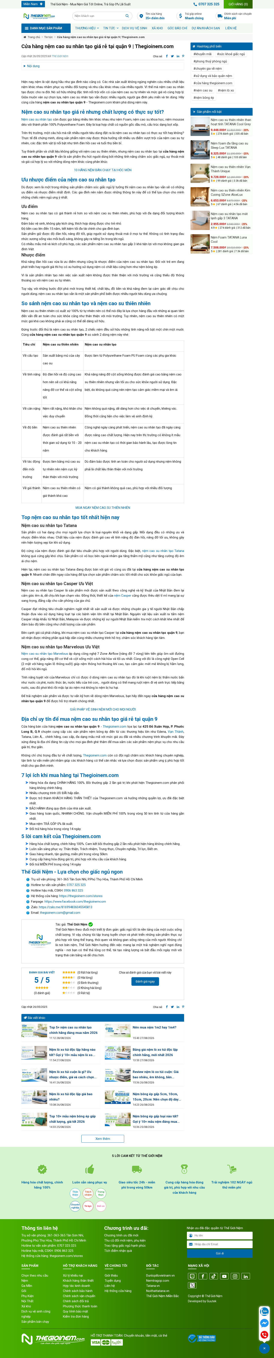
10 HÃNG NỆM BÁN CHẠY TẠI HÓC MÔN (102, 170)
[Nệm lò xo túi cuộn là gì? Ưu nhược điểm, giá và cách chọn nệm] (34, 1075)
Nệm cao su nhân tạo (36, 119)
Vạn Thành (175, 732)
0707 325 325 (208, 4)
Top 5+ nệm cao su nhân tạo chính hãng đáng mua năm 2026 (73, 1030)
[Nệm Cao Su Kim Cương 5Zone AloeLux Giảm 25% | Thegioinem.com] (200, 196)
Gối (23, 1291)
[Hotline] (264, 1335)
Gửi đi (220, 1253)
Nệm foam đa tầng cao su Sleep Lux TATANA (229, 145)
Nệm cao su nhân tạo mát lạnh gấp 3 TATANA (229, 216)
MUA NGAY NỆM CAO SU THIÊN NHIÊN (103, 508)
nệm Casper (122, 595)
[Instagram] (235, 1276)
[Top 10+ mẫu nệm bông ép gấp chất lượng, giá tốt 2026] (34, 1119)
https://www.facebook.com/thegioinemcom (75, 901)
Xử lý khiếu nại (73, 1275)
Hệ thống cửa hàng (118, 1291)
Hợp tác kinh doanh (76, 1286)
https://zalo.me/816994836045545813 (65, 907)
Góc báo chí (177, 28)
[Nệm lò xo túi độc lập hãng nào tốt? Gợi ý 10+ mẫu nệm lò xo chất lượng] (34, 1052)
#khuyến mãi (202, 54)
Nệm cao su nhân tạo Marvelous (44, 654)
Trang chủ (34, 37)
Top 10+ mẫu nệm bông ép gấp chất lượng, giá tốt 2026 (72, 1119)
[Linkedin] (245, 1276)
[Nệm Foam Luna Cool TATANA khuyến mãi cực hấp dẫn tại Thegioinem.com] (200, 243)
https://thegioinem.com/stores (81, 896)
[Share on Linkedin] (178, 56)
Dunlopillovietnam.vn (160, 1275)
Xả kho (26, 1306)
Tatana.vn (153, 1286)
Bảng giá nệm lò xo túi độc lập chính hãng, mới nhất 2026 (155, 1052)
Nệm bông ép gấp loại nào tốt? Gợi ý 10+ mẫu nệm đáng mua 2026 (155, 1119)
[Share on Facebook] (166, 56)
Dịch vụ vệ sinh (134, 28)
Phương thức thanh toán (80, 1306)
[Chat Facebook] (264, 1323)
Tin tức (109, 28)
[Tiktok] (213, 1276)
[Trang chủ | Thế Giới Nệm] (44, 16)
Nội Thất (27, 1301)
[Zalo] (192, 1276)
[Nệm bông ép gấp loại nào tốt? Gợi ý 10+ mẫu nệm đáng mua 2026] (118, 1119)
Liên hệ (231, 28)
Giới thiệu (111, 1275)
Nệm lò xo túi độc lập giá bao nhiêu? (70, 1096)
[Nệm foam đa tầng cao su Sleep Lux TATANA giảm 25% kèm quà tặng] (200, 149)
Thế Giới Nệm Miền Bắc (162, 1296)
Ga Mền (26, 1286)
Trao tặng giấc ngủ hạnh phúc (125, 1246)
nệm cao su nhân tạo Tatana (163, 551)
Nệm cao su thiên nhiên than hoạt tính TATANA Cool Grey (231, 122)
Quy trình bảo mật (75, 1311)
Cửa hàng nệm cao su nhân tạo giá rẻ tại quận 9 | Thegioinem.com (101, 37)
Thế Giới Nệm (60, 56)
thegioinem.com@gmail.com (60, 913)
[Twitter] (192, 1285)
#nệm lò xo (226, 90)
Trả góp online (194, 16)
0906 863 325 (73, 890)
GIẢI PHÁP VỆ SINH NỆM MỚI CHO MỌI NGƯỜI (103, 709)
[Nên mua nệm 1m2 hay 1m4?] (118, 1030)
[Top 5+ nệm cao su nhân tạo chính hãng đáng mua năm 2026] (34, 1030)
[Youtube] (224, 1276)
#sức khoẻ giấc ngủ (231, 54)
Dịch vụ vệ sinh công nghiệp (35, 1313)
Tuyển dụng (113, 1281)
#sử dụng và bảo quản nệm (213, 76)
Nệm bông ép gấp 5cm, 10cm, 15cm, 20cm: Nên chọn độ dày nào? (156, 1097)
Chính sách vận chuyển (238, 16)
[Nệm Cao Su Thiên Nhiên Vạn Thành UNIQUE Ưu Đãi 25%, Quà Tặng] (200, 173)
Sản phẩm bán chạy (35, 1322)
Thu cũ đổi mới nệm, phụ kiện (125, 1240)
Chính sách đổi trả (76, 1301)
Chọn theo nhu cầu (34, 1275)
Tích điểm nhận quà (118, 1251)
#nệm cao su (203, 90)
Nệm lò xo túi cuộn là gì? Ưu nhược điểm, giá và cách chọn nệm (71, 1075)
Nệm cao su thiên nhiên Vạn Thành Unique (230, 169)
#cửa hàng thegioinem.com (213, 83)
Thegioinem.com (114, 726)
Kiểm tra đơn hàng (76, 1316)
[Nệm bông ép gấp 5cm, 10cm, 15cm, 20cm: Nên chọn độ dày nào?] (118, 1097)
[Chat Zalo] (264, 1312)
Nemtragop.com (157, 1281)
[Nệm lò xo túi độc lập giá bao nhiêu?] (34, 1097)
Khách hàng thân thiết (78, 1281)
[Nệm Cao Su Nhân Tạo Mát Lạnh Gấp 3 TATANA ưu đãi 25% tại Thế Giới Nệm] (200, 220)
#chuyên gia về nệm (208, 69)
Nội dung (33, 66)
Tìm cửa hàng (155, 16)
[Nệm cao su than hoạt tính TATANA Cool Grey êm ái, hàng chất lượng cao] (200, 126)
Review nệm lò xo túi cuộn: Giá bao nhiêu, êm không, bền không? (156, 1075)
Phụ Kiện (27, 1296)
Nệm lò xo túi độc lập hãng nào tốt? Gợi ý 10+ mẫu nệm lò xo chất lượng (72, 1053)
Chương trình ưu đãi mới (121, 1235)
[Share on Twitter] (172, 56)
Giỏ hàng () (238, 4)
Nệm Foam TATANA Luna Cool (229, 239)
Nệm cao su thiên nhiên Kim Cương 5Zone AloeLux (230, 192)
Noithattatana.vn (157, 1291)
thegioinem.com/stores (66, 1256)
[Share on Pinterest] (183, 56)
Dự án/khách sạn (206, 28)
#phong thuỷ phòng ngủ (210, 61)
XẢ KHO (157, 28)
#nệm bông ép (204, 98)
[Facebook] (203, 1276)
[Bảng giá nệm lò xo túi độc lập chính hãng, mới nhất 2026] (118, 1052)
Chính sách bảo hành (77, 1291)
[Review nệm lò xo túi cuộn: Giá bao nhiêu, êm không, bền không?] (118, 1075)
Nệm (24, 1281)
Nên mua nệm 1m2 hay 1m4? (154, 1027)
